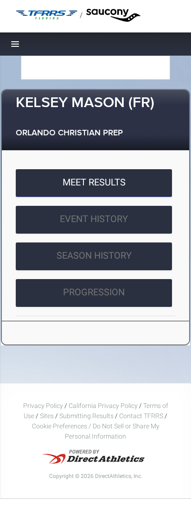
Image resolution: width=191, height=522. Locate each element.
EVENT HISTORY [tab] (94, 218)
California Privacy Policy (103, 405)
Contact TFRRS (142, 416)
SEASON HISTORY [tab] (94, 255)
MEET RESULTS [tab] (94, 182)
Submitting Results (86, 416)
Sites (47, 416)
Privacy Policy (43, 405)
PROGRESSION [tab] (94, 292)
